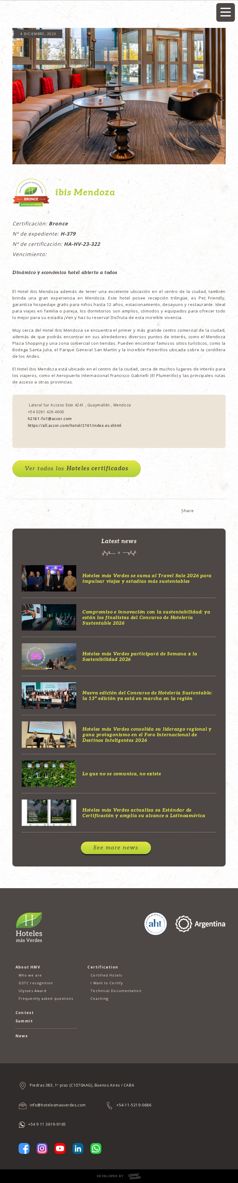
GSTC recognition (36, 983)
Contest (24, 1012)
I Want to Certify (106, 983)
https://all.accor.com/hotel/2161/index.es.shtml (74, 425)
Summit (24, 1021)
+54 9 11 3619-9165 (47, 1124)
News (21, 1036)
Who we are (30, 975)
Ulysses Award (32, 990)
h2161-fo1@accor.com (50, 418)
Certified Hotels (106, 975)
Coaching (99, 998)
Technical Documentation (115, 990)
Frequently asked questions (46, 998)
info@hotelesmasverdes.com (58, 1105)
